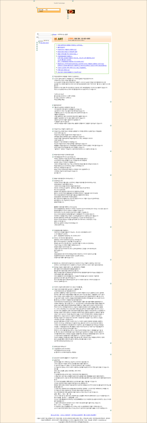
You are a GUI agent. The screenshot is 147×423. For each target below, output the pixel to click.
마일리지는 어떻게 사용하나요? (67, 49)
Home (54, 34)
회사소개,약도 (55, 415)
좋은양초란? (61, 47)
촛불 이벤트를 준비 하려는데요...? (68, 54)
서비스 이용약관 (65, 415)
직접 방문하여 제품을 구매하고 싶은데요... (70, 45)
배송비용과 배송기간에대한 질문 (67, 51)
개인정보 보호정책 (77, 415)
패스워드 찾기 (44, 43)
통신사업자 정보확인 (90, 415)
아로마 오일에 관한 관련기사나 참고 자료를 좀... (72, 67)
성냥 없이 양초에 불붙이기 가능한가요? (69, 72)
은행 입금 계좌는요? (64, 70)
